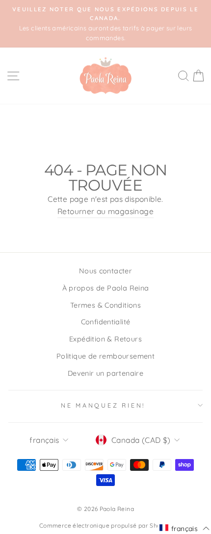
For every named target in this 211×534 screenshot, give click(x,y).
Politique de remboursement (105, 356)
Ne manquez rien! (103, 405)
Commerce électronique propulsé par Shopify (105, 525)
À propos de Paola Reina (105, 288)
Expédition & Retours (105, 339)
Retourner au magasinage (105, 211)
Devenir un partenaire (105, 373)
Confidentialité (106, 321)
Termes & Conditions (105, 305)
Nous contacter (105, 271)
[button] (184, 528)
